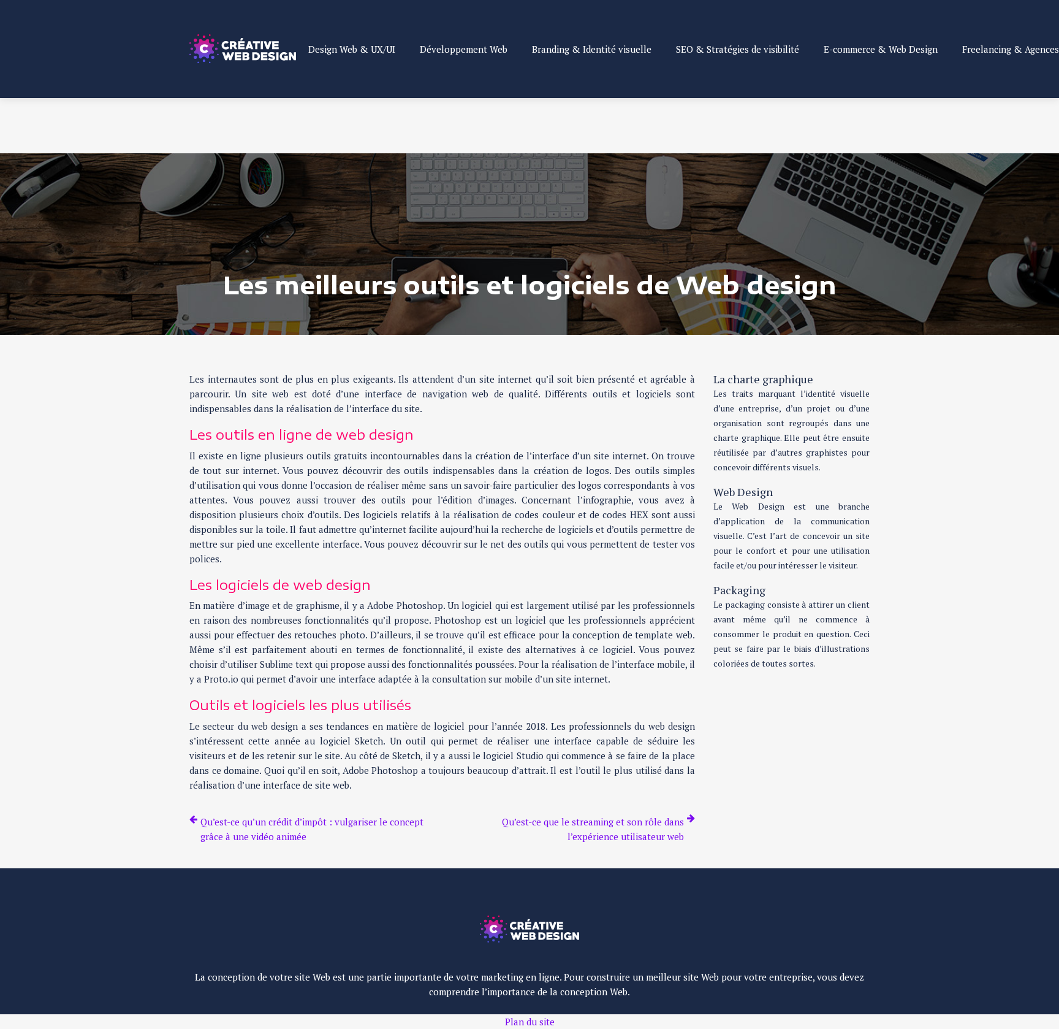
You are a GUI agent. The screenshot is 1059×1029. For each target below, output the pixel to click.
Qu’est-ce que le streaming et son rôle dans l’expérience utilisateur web (593, 829)
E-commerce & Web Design (881, 49)
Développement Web (463, 49)
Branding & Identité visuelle (591, 49)
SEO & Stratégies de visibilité (737, 49)
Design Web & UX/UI (351, 49)
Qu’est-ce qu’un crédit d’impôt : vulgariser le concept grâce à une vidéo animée (311, 829)
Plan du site (530, 1022)
